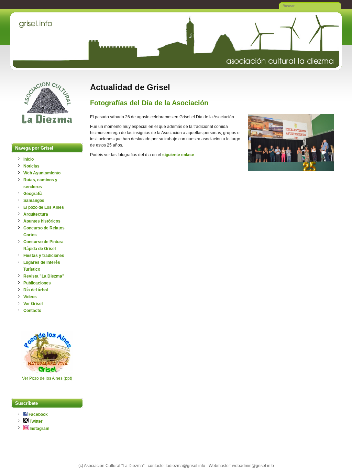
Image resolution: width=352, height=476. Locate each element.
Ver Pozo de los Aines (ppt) (47, 378)
